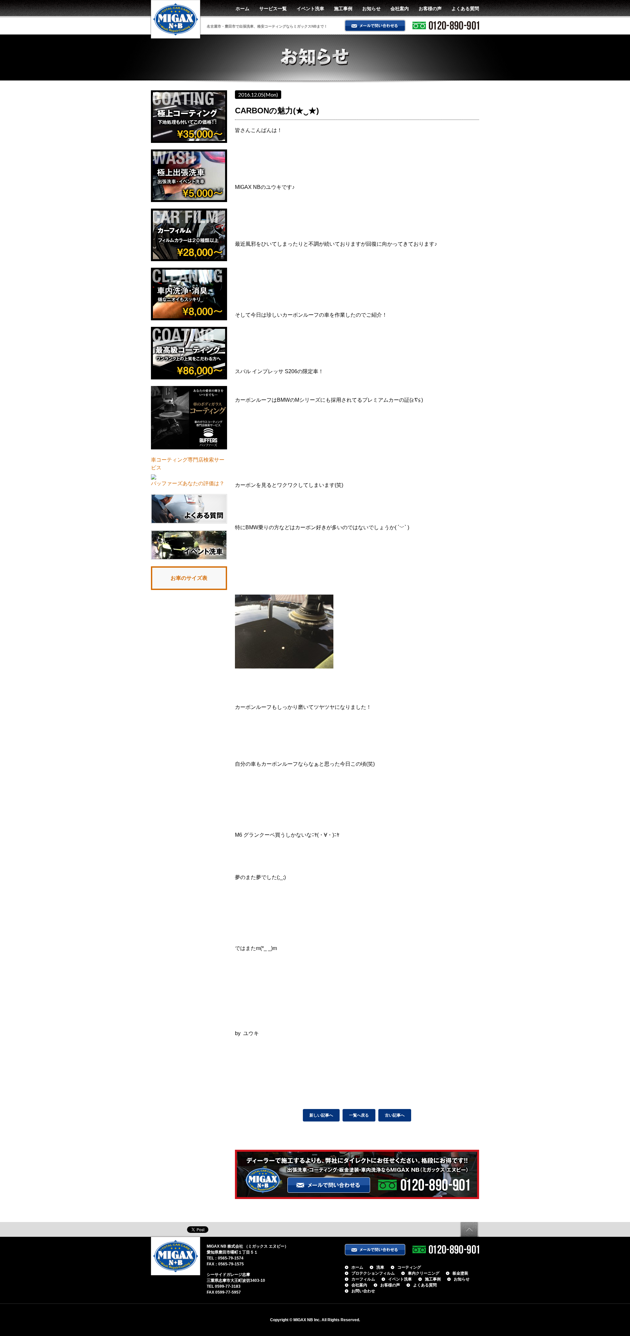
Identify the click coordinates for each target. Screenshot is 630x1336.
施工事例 (343, 8)
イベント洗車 (310, 8)
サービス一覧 (273, 8)
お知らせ (371, 8)
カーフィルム (363, 1279)
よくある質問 (465, 8)
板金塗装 (460, 1273)
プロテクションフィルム (373, 1273)
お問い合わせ (363, 1291)
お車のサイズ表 (189, 578)
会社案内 (399, 8)
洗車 (380, 1267)
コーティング (409, 1267)
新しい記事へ (321, 1115)
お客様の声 (430, 8)
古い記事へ (395, 1115)
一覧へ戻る (359, 1115)
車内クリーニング (423, 1273)
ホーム (242, 8)
